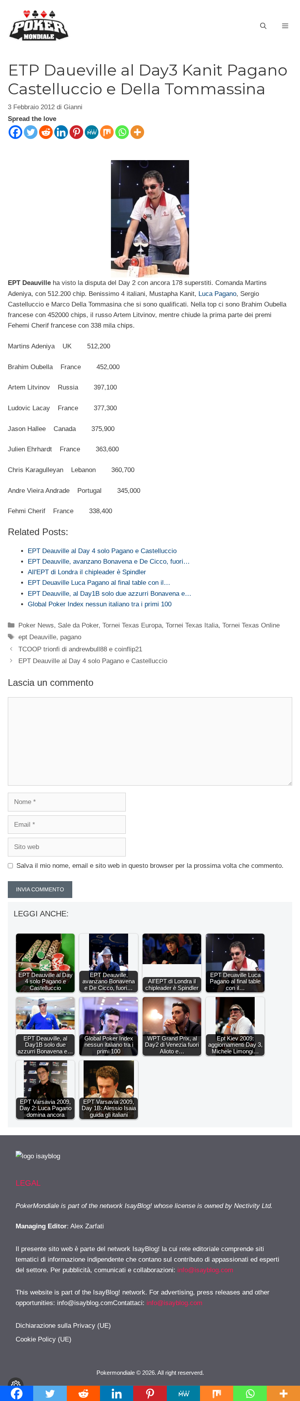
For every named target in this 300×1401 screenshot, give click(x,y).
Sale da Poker (78, 625)
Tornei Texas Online (251, 625)
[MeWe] (91, 132)
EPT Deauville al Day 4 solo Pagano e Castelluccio (92, 661)
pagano (70, 637)
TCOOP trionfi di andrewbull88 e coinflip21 (80, 649)
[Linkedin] (61, 132)
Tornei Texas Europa (132, 625)
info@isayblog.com (205, 1270)
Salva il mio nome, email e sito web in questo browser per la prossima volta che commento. (150, 865)
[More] (137, 132)
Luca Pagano (217, 294)
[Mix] (107, 132)
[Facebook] (15, 132)
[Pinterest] (76, 132)
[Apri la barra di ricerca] (263, 26)
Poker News (36, 625)
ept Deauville (37, 637)
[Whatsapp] (122, 132)
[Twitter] (31, 132)
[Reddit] (46, 132)
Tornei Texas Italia (192, 625)
